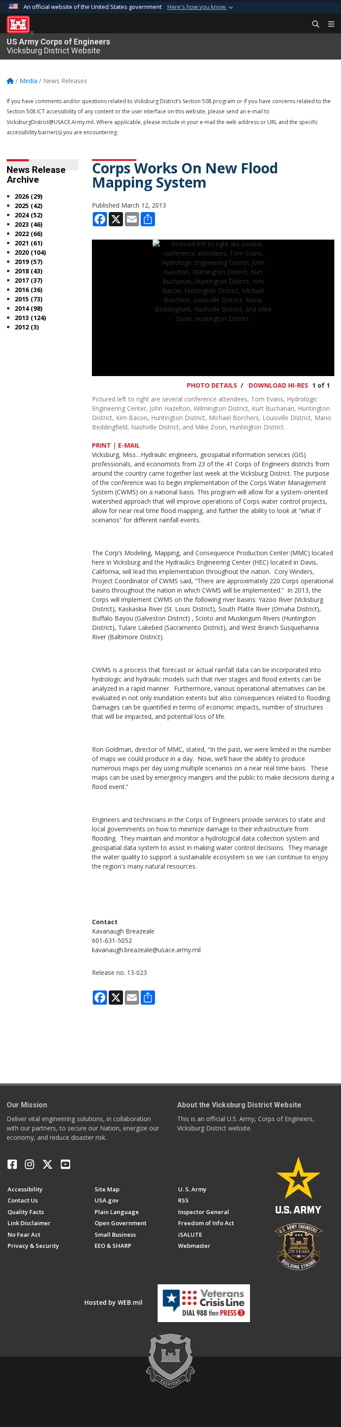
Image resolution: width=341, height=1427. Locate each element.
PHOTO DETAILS (212, 385)
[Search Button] (312, 24)
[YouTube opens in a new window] (65, 1164)
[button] (201, 7)
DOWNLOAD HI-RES (278, 385)
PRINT (101, 445)
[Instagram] (29, 1164)
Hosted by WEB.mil (113, 1302)
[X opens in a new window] (47, 1164)
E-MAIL (129, 445)
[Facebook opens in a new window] (12, 1164)
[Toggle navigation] (327, 24)
